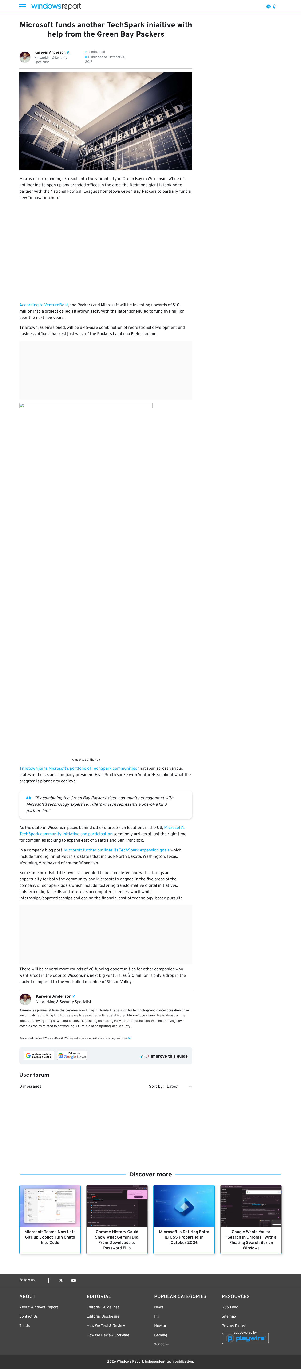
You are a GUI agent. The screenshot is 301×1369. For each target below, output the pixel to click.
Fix (156, 1316)
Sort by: (156, 1086)
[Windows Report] (56, 6)
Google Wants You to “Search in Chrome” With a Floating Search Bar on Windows (251, 1240)
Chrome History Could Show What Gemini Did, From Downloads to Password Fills (117, 1240)
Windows (161, 1344)
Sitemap (229, 1316)
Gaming (160, 1335)
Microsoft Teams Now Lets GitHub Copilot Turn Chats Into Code (49, 1237)
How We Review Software (108, 1335)
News (158, 1307)
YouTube (73, 1280)
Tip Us (24, 1326)
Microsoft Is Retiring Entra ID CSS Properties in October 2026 (184, 1237)
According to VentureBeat (43, 305)
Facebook (48, 1280)
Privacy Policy (233, 1326)
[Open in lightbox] (86, 579)
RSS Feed (230, 1307)
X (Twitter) (61, 1280)
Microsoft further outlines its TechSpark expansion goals (117, 850)
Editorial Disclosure (103, 1316)
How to (160, 1326)
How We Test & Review (106, 1326)
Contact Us (28, 1316)
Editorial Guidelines (103, 1307)
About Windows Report (38, 1307)
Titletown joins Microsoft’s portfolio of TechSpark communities (78, 768)
